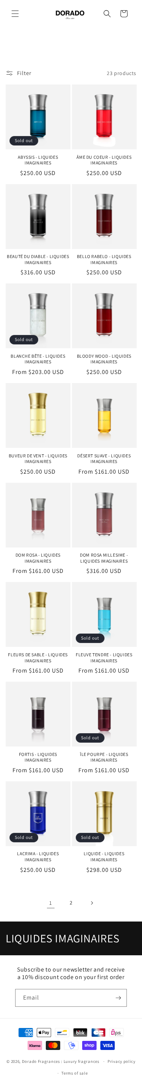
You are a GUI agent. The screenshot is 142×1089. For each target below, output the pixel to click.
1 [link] (50, 902)
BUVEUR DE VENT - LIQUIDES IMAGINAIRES (38, 459)
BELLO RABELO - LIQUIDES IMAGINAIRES (104, 259)
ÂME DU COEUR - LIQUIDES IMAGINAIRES (103, 160)
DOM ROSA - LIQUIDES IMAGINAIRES (38, 558)
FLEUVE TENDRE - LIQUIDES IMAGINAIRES (104, 657)
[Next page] (91, 903)
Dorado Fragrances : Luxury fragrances (61, 1061)
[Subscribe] (118, 998)
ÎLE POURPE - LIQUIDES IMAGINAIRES (104, 757)
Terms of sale (74, 1073)
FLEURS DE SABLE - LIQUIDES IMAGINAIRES (38, 657)
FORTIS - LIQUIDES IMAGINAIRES (38, 757)
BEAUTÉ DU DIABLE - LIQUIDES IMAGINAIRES (38, 259)
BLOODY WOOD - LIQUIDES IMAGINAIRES (104, 359)
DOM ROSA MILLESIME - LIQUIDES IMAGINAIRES (104, 558)
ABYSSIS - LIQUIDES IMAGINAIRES (38, 160)
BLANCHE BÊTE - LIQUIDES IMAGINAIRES (38, 359)
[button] (15, 13)
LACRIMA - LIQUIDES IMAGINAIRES (38, 856)
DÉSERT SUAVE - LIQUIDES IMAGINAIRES (104, 459)
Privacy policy (122, 1061)
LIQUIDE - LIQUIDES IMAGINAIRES (104, 856)
